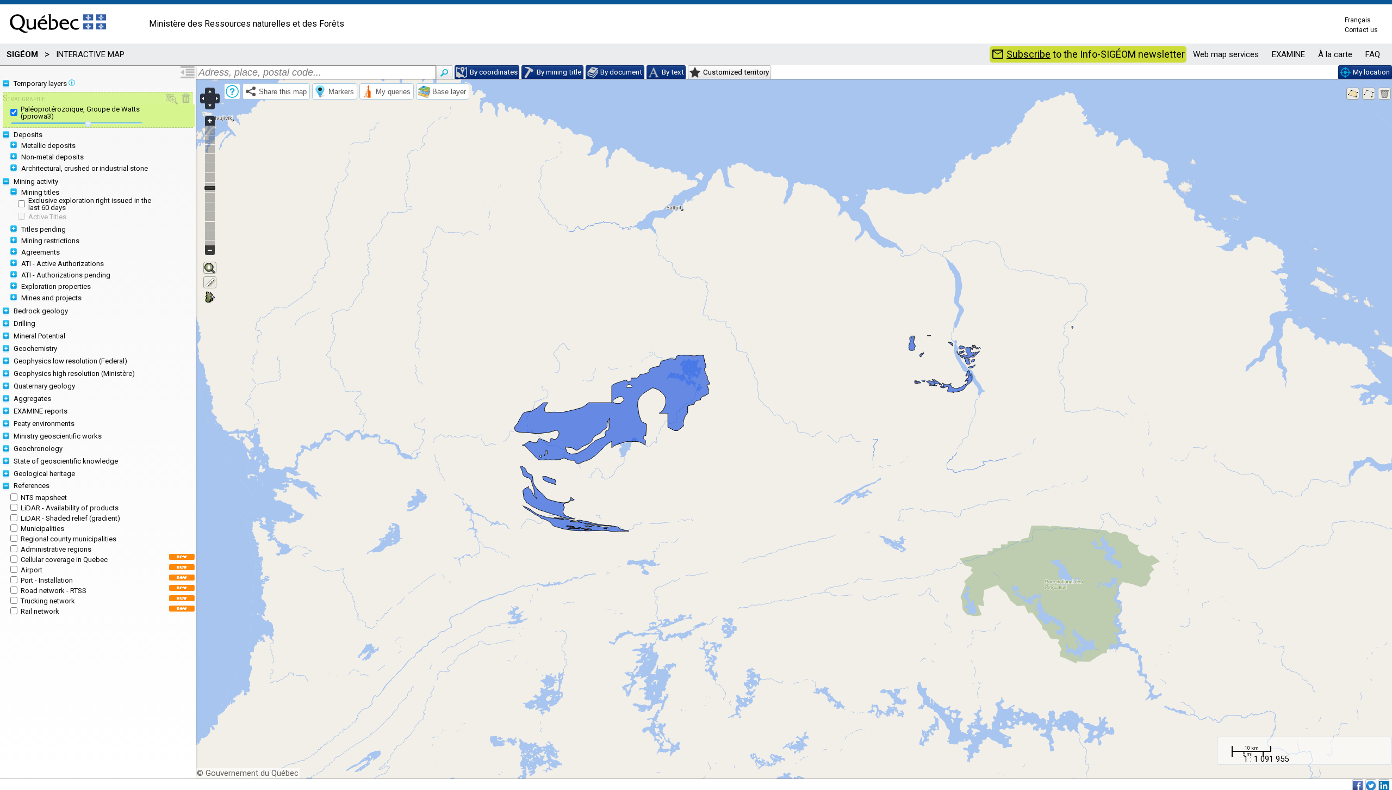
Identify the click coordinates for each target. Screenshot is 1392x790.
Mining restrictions (50, 240)
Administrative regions (56, 549)
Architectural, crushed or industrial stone (84, 168)
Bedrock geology (41, 310)
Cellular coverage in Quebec (64, 559)
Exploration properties (56, 286)
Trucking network (48, 600)
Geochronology (38, 448)
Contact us (1361, 30)
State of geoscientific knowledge (66, 461)
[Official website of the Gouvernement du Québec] (58, 35)
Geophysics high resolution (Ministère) (74, 373)
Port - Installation (47, 580)
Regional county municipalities (68, 538)
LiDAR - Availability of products (70, 507)
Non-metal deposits (52, 157)
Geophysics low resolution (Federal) (70, 361)
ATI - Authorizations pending (65, 275)
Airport (31, 569)
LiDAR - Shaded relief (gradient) (70, 518)
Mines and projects (51, 297)
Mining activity (36, 181)
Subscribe (1028, 54)
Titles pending (43, 229)
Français (1358, 20)
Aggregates (32, 398)
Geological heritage (44, 473)
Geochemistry (35, 348)
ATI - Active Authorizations (62, 263)
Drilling (24, 323)
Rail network (40, 611)
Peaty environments (44, 423)
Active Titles (47, 216)
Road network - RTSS (53, 590)
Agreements (40, 252)
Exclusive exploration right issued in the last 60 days (89, 204)
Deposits (28, 134)
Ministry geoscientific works (58, 436)
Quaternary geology (44, 386)
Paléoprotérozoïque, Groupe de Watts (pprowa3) (80, 113)
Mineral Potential (39, 336)
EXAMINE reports (40, 411)
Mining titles (40, 192)
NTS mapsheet (44, 497)
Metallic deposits (48, 145)
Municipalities (42, 528)
